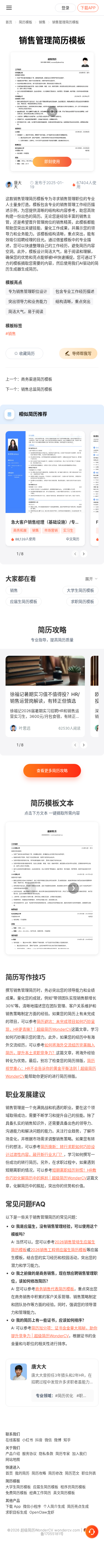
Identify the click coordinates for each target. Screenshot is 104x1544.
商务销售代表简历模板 (54, 1288)
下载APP (88, 7)
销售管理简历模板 (65, 22)
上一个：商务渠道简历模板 (29, 379)
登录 (65, 7)
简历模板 (25, 22)
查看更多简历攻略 (52, 770)
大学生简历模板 (80, 590)
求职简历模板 (82, 601)
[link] (25, 22)
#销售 (11, 333)
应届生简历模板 (23, 601)
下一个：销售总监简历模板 (29, 389)
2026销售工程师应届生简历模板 (59, 1249)
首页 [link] (9, 22)
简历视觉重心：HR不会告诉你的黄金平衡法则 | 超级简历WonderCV (51, 1068)
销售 (42, 22)
